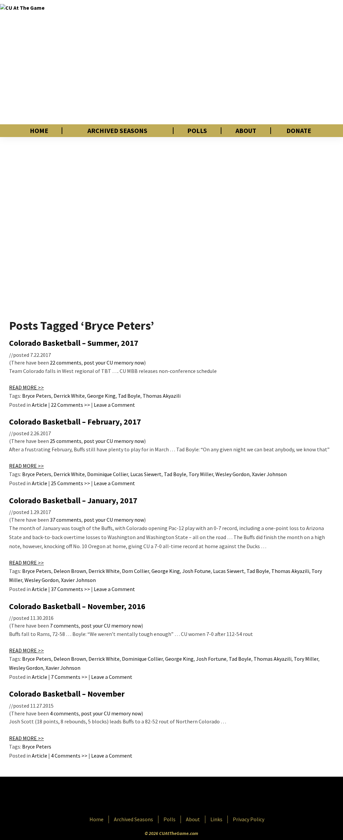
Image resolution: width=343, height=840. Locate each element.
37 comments (65, 519)
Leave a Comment (114, 404)
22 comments (65, 362)
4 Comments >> (69, 755)
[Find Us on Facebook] (156, 797)
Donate (298, 130)
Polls (197, 130)
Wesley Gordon (232, 474)
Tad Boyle (129, 395)
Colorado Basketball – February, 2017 (75, 421)
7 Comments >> (69, 676)
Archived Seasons (117, 130)
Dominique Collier (107, 474)
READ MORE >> (26, 387)
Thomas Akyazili (162, 395)
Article (39, 404)
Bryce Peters (36, 395)
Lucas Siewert (145, 474)
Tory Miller (201, 474)
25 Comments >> (70, 483)
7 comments (64, 625)
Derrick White (69, 395)
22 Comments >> (70, 404)
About (245, 130)
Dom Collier (135, 571)
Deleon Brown (70, 571)
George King (101, 395)
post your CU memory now (114, 362)
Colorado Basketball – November (67, 694)
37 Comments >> (70, 589)
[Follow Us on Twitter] (186, 797)
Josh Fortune (211, 658)
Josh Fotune (196, 571)
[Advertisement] (240, 62)
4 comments (64, 713)
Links (216, 819)
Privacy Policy (248, 819)
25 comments (65, 441)
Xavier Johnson (269, 474)
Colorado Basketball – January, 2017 (73, 500)
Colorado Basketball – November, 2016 (77, 606)
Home (39, 130)
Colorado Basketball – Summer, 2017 (73, 343)
